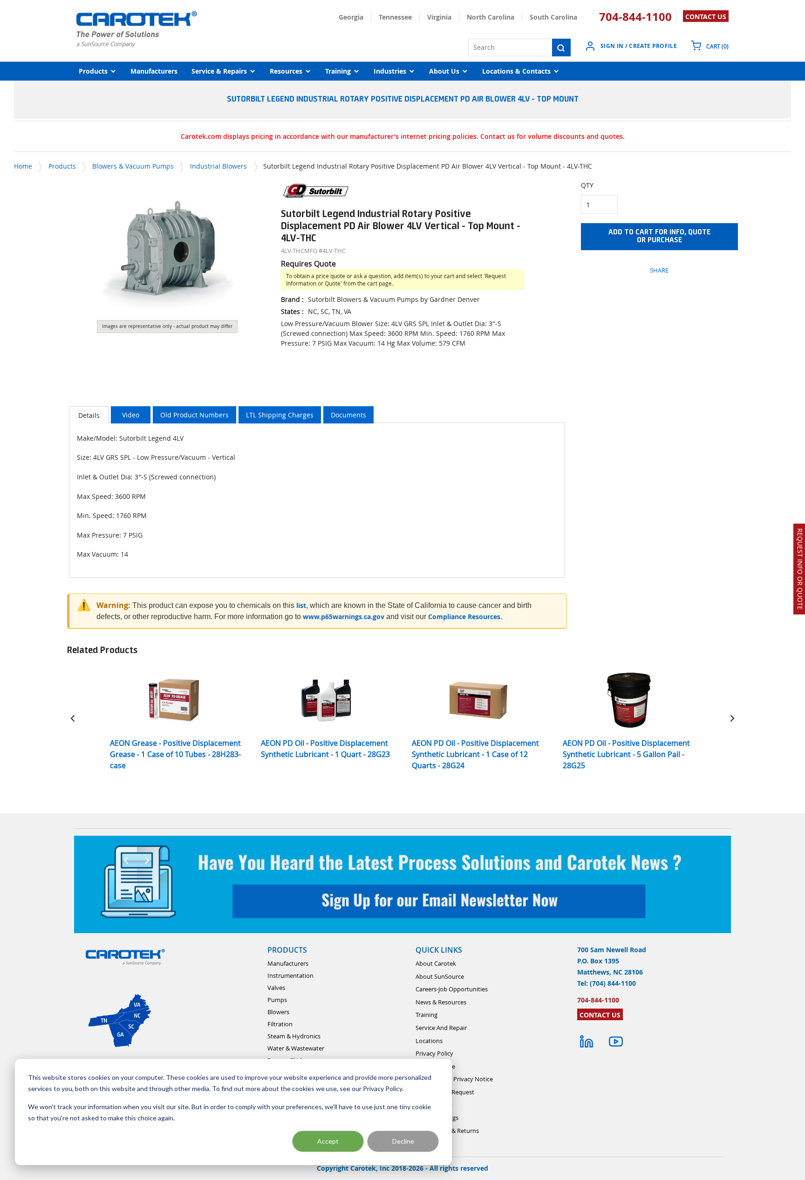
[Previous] (72, 718)
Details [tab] (89, 415)
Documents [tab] (348, 414)
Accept (328, 1141)
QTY (587, 185)
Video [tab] (130, 414)
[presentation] (89, 414)
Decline (403, 1141)
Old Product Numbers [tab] (194, 414)
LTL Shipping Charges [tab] (280, 414)
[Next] (732, 718)
